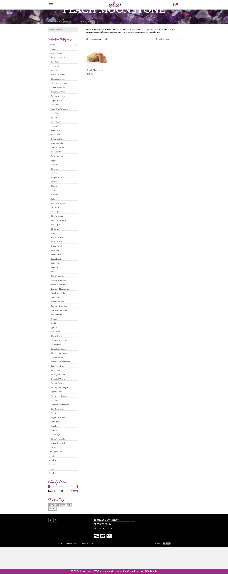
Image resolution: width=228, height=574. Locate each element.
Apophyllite (56, 122)
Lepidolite (55, 263)
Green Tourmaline (59, 443)
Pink (69, 505)
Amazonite (55, 66)
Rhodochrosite (57, 409)
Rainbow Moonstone (60, 289)
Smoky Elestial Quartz (60, 387)
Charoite (55, 169)
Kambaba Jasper (58, 203)
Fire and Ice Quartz (59, 353)
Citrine (54, 173)
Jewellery (53, 456)
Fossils (51, 469)
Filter (74, 491)
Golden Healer (57, 357)
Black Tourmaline (58, 439)
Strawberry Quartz (59, 396)
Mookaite (55, 207)
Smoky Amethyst (58, 96)
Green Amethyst (58, 88)
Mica (53, 272)
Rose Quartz (56, 370)
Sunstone (55, 430)
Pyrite (53, 323)
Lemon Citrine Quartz (60, 362)
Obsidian (55, 297)
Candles (52, 473)
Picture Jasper (57, 216)
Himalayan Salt (55, 452)
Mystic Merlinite (58, 293)
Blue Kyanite (56, 242)
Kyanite (54, 233)
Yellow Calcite (57, 156)
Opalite (54, 319)
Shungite (55, 422)
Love (51, 505)
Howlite (54, 195)
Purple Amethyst (58, 92)
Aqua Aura (55, 332)
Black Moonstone (58, 276)
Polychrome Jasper (59, 220)
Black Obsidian (57, 302)
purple (52, 509)
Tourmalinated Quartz (60, 405)
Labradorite (56, 255)
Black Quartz (56, 336)
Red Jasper (55, 225)
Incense (52, 465)
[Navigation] (51, 5)
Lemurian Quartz (58, 366)
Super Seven (56, 100)
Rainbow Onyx (57, 315)
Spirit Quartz (56, 392)
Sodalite (54, 426)
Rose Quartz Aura (58, 375)
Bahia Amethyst (58, 75)
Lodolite (54, 267)
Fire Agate (55, 62)
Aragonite (55, 126)
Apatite (54, 118)
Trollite (54, 447)
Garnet (54, 190)
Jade (53, 199)
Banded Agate (57, 53)
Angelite (54, 113)
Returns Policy (103, 528)
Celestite (54, 165)
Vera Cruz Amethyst (59, 109)
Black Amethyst (57, 79)
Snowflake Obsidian (59, 310)
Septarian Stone (58, 417)
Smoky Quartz (57, 383)
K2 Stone (55, 229)
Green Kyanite (57, 246)
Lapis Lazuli (56, 259)
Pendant (60, 505)
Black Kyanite (57, 237)
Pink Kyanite (56, 250)
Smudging (53, 460)
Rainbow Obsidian (59, 306)
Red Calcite (56, 152)
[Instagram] (55, 520)
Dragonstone (56, 177)
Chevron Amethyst (59, 83)
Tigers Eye (55, 435)
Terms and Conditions (107, 520)
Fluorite (54, 186)
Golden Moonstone (59, 280)
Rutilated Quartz (58, 379)
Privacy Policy (102, 524)
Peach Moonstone (58, 285)
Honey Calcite (57, 143)
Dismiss (153, 571)
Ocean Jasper (56, 212)
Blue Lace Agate (58, 58)
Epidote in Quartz (58, 349)
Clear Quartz (56, 345)
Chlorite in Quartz (59, 340)
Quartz (54, 327)
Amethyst (55, 70)
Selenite (54, 413)
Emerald (54, 182)
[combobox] (167, 39)
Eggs (53, 160)
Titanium (55, 105)
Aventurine (56, 130)
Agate (53, 49)
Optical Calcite (57, 148)
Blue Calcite (56, 135)
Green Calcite (57, 139)
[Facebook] (50, 520)
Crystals (52, 45)
